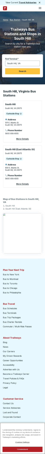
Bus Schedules (10, 308)
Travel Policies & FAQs (13, 378)
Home (5, 20)
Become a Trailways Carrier (16, 374)
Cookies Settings (22, 442)
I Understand (22, 449)
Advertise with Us (11, 369)
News (5, 347)
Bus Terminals (9, 313)
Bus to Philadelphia (12, 292)
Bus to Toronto (10, 283)
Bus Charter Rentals (12, 322)
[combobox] (22, 63)
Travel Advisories (27, 2)
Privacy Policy (9, 383)
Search (22, 71)
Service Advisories (11, 408)
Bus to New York (11, 274)
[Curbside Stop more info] (21, 113)
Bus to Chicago (10, 288)
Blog (5, 342)
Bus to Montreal (10, 279)
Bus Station (15, 20)
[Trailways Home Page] (5, 8)
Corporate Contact (12, 417)
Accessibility (8, 365)
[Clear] (37, 63)
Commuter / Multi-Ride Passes (17, 326)
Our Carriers (9, 351)
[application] (22, 121)
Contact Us (8, 403)
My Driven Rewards (12, 356)
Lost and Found (10, 412)
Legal (5, 387)
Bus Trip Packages (12, 317)
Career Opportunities (13, 360)
